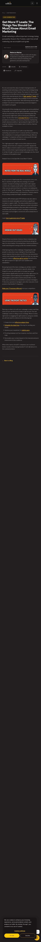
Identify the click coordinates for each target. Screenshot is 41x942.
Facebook (8, 70)
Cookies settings (19, 931)
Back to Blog (7, 360)
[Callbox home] (8, 3)
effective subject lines (22, 322)
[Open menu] (37, 3)
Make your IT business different (12, 288)
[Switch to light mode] (32, 3)
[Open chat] (36, 937)
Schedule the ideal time (12, 325)
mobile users (26, 330)
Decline (27, 935)
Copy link (19, 70)
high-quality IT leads (29, 96)
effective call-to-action (20, 258)
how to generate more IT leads (15, 218)
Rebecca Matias (16, 53)
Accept (12, 935)
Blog (3, 13)
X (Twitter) (24, 67)
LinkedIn (13, 67)
